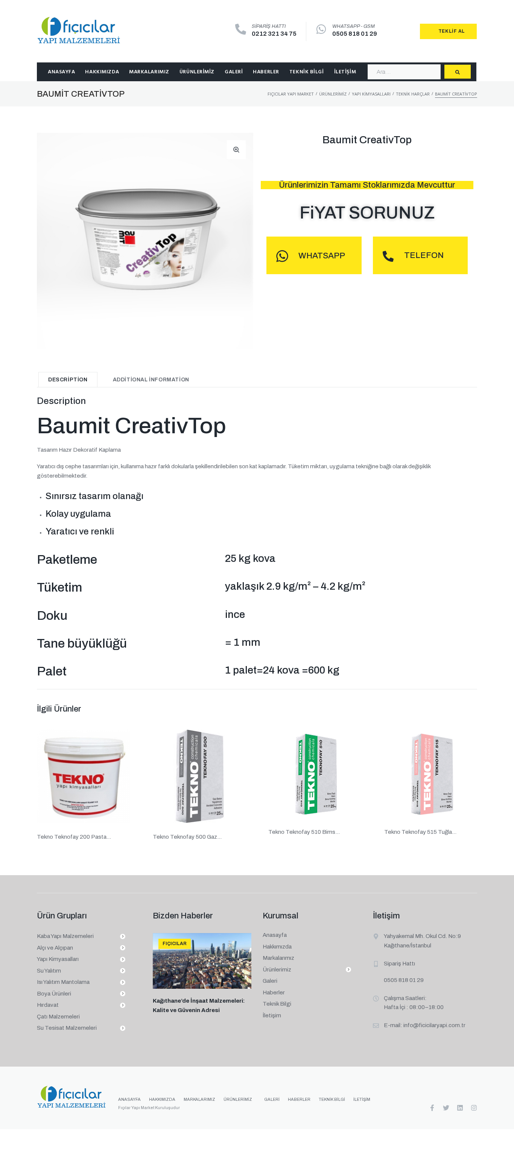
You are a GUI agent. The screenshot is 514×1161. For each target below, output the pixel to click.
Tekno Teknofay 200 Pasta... (74, 837)
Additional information (151, 379)
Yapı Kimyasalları (371, 94)
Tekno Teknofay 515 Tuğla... (420, 832)
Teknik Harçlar (413, 94)
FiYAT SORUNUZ (367, 212)
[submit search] (457, 72)
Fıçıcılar (175, 943)
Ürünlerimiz (333, 94)
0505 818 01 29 (354, 33)
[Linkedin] (460, 1108)
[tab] (67, 379)
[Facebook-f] (432, 1108)
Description (68, 379)
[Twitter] (446, 1108)
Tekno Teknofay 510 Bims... (304, 832)
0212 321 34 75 (274, 33)
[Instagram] (474, 1108)
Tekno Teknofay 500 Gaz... (187, 837)
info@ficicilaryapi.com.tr (434, 1025)
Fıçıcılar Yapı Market (291, 94)
